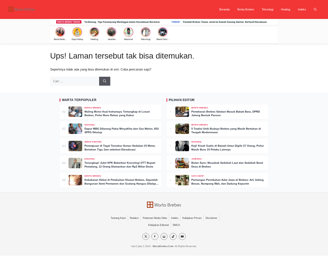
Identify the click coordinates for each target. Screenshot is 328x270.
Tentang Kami (118, 218)
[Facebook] (154, 236)
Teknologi (267, 9)
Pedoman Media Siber (155, 218)
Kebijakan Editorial (158, 225)
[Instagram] (164, 236)
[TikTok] (173, 236)
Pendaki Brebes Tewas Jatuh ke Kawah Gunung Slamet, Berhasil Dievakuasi (219, 21)
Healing (285, 9)
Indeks (302, 9)
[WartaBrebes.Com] (164, 205)
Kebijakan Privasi (192, 218)
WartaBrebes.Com (163, 246)
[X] (145, 236)
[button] (315, 9)
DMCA (176, 225)
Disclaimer (211, 218)
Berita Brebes (245, 9)
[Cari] (104, 81)
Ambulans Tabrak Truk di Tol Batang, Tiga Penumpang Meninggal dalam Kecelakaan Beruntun (102, 21)
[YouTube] (182, 236)
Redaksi (134, 218)
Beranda (224, 9)
